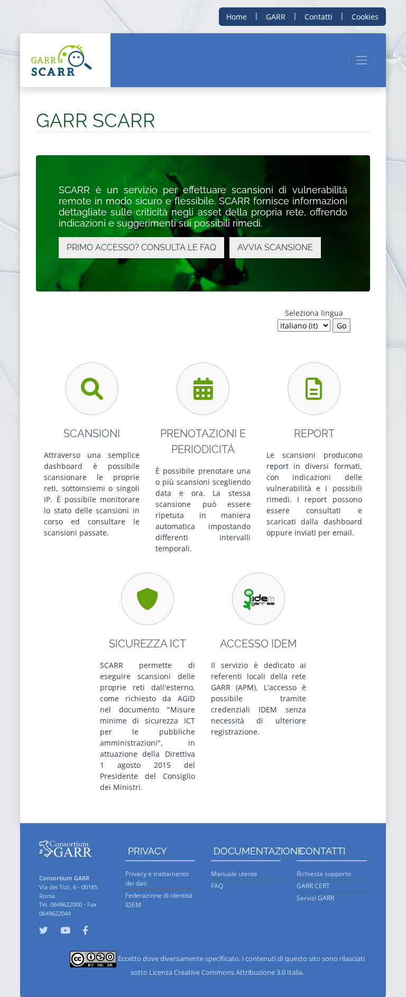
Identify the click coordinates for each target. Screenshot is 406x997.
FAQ (217, 885)
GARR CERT (313, 885)
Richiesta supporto (324, 873)
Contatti (318, 17)
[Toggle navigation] (361, 60)
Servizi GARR (315, 897)
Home (236, 17)
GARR (275, 17)
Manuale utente (234, 873)
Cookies (365, 17)
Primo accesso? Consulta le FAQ (141, 247)
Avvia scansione (275, 247)
